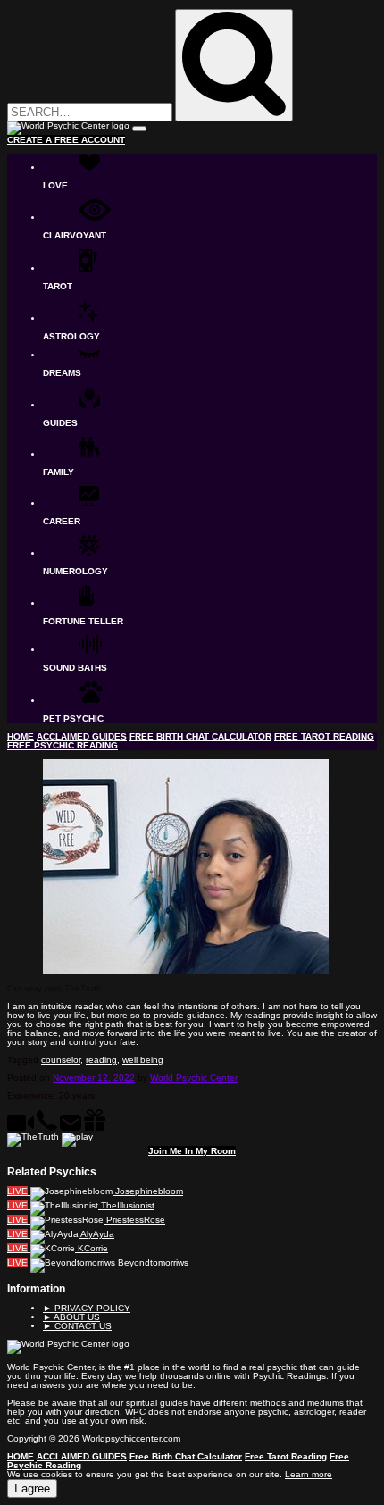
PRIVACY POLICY (86, 1308)
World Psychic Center (194, 1078)
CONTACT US (77, 1326)
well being (142, 1060)
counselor (60, 1060)
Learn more (308, 1474)
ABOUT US (71, 1317)
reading (101, 1060)
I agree (32, 1488)
